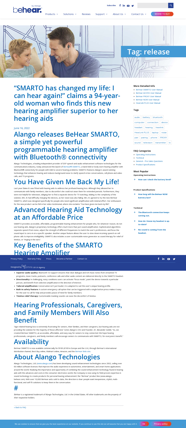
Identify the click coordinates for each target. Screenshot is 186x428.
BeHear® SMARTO (71, 166)
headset (138, 127)
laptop (155, 132)
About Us (118, 14)
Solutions (68, 14)
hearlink (159, 127)
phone (154, 137)
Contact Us (137, 14)
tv (170, 142)
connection (152, 122)
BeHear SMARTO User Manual (149, 89)
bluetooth (158, 117)
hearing (149, 127)
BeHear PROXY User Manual (148, 96)
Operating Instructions (146, 154)
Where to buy (162, 14)
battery (146, 117)
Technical (140, 158)
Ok (143, 424)
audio (137, 117)
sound (137, 142)
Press (48, 258)
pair (136, 137)
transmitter (160, 142)
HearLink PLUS (142, 132)
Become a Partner (64, 258)
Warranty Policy (34, 258)
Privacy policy (161, 424)
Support (100, 14)
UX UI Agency (39, 267)
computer (139, 122)
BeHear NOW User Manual (147, 99)
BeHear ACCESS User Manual (148, 93)
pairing (144, 137)
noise (164, 132)
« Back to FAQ (20, 407)
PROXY (163, 137)
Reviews (86, 14)
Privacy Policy (17, 258)
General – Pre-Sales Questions (149, 161)
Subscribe (111, 5)
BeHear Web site (82, 351)
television (147, 142)
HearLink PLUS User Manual (148, 103)
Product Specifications (145, 164)
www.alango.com (44, 363)
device (164, 122)
